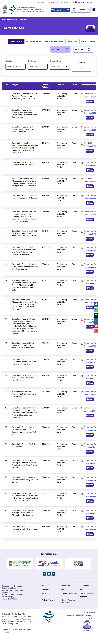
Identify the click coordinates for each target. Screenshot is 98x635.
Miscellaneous (88, 41)
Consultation (15, 41)
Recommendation (34, 41)
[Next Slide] (53, 574)
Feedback (46, 589)
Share (90, 101)
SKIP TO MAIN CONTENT (44, 2)
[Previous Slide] (44, 574)
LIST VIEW (55, 49)
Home (4, 19)
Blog (44, 586)
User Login (84, 9)
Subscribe (46, 593)
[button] (75, 2)
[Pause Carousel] (49, 574)
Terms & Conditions (69, 593)
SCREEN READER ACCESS (63, 2)
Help (62, 589)
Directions (73, 41)
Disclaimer (84, 586)
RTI (81, 589)
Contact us (65, 586)
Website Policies (48, 600)
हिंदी (91, 2)
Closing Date (55, 61)
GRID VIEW (79, 49)
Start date (32, 61)
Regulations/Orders (54, 41)
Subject (8, 61)
